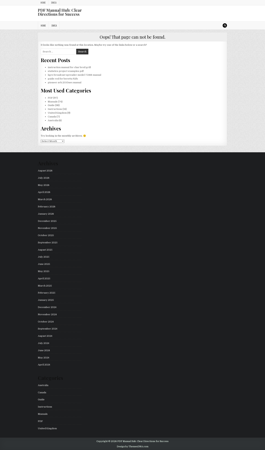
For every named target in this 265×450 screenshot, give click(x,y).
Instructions (55, 109)
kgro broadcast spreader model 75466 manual (74, 75)
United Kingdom (57, 112)
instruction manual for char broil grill (69, 67)
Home (43, 2)
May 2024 (43, 357)
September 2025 (48, 242)
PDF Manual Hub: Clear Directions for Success (60, 12)
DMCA (53, 2)
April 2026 (44, 192)
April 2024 (44, 364)
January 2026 (46, 213)
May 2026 (43, 185)
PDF (50, 97)
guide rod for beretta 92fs (63, 78)
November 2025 (47, 228)
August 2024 (45, 336)
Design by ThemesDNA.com (132, 446)
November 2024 (47, 314)
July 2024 (43, 343)
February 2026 (46, 206)
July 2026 (43, 177)
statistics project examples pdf (66, 71)
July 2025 (43, 256)
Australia (53, 120)
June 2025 (44, 264)
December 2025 (47, 221)
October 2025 (46, 235)
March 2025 (45, 285)
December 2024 (47, 307)
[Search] (225, 25)
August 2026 (45, 170)
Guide (51, 105)
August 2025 (45, 249)
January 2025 (46, 300)
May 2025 (43, 271)
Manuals (53, 101)
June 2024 (44, 350)
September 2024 (47, 328)
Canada (52, 116)
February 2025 (46, 292)
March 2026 (45, 199)
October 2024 (46, 321)
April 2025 (44, 278)
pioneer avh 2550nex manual (64, 82)
